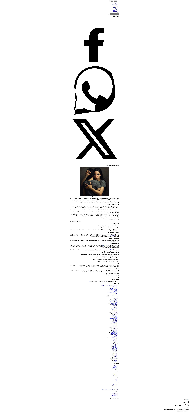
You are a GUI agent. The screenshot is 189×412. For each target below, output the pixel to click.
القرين (116, 287)
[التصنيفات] (115, 1)
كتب (116, 380)
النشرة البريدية (114, 394)
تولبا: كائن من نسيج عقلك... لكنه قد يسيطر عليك (109, 285)
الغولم (116, 293)
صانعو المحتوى (114, 368)
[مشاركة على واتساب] (94, 114)
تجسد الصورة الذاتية (113, 288)
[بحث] (112, 1)
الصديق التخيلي (114, 286)
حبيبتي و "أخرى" (114, 290)
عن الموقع (115, 367)
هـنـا (89, 281)
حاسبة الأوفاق (114, 385)
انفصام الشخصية (112, 235)
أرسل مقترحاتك (114, 395)
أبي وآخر (115, 291)
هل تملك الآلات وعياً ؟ (113, 289)
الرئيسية (115, 365)
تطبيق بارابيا (115, 384)
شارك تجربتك (114, 393)
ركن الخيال (115, 375)
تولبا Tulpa (103, 245)
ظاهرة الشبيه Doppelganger (112, 292)
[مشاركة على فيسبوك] (94, 65)
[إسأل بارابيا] (186, 399)
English (115, 369)
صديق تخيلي (113, 294)
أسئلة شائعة (115, 366)
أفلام (116, 379)
